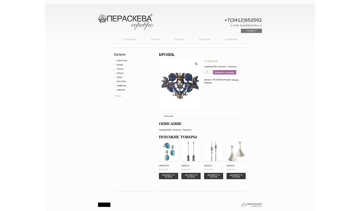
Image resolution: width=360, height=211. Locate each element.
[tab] (169, 116)
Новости (179, 39)
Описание (169, 116)
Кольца (120, 73)
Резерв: (251, 31)
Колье (119, 77)
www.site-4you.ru (256, 206)
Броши (120, 65)
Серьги (120, 69)
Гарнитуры (122, 61)
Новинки (121, 90)
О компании (129, 39)
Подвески (121, 86)
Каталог (155, 39)
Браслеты (121, 81)
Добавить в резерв (224, 72)
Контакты (204, 39)
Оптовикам (231, 39)
